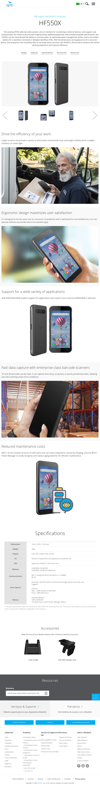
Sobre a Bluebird (84, 732)
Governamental (9, 752)
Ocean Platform (63, 746)
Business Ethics (81, 743)
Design (24, 52)
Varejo (6, 737)
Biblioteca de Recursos (83, 749)
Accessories (62, 52)
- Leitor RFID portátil (29, 768)
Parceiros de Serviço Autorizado (50, 752)
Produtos (27, 732)
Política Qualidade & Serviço (49, 740)
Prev (5, 115)
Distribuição (8, 743)
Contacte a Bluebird (82, 761)
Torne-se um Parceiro (65, 740)
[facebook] (78, 766)
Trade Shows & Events (83, 752)
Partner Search (63, 743)
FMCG (6, 749)
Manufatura (8, 767)
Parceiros (63, 732)
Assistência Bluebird (46, 743)
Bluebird (40, 783)
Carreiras (79, 758)
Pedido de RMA (45, 746)
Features (34, 52)
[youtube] (83, 766)
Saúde (6, 761)
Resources (75, 52)
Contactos (67, 779)
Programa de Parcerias (65, 737)
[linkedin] (87, 766)
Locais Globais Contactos (84, 755)
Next (95, 115)
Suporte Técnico (45, 749)
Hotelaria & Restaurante (11, 746)
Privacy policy (80, 779)
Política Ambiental (82, 740)
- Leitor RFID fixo (28, 771)
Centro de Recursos (53, 779)
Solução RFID (26, 765)
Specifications (47, 52)
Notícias (79, 746)
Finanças (7, 755)
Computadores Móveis (29, 737)
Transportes (8, 740)
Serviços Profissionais (11, 758)
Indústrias (9, 732)
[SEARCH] (87, 4)
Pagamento (8, 764)
